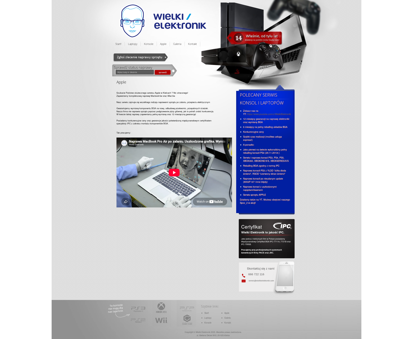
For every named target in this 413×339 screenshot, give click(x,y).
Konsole (148, 44)
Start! (118, 44)
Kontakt (192, 44)
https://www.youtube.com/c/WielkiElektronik (269, 114)
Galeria (177, 44)
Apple (163, 44)
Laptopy (132, 44)
